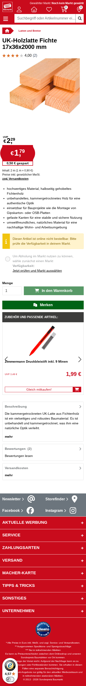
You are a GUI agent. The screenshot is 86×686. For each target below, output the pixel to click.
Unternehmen (18, 610)
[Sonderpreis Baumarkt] (7, 6)
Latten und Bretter (30, 30)
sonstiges (14, 598)
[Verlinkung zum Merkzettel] (49, 9)
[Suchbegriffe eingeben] (79, 18)
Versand (12, 560)
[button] (19, 9)
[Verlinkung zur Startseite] (6, 31)
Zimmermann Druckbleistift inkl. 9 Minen (36, 361)
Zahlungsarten (20, 547)
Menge (7, 283)
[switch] (10, 679)
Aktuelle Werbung (24, 522)
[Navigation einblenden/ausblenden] (5, 19)
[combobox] (49, 18)
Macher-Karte (19, 573)
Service (11, 535)
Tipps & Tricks (18, 585)
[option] (43, 95)
